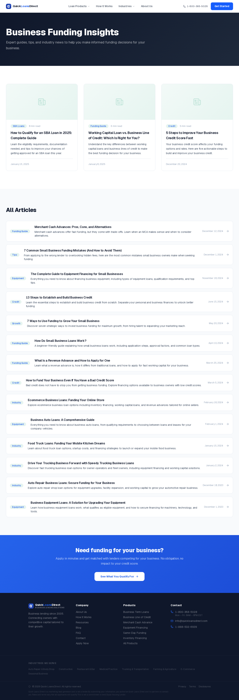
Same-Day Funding (134, 633)
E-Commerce (188, 669)
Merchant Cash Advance (137, 622)
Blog (78, 627)
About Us (147, 6)
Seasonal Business (38, 673)
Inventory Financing (135, 638)
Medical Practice (108, 669)
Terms (192, 686)
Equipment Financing (135, 627)
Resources (82, 622)
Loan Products (78, 6)
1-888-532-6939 (186, 627)
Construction (66, 669)
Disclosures (205, 686)
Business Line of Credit (137, 617)
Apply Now (82, 643)
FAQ (78, 633)
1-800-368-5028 (197, 6)
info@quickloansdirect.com (191, 621)
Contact (80, 638)
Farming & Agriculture (164, 669)
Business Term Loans (136, 612)
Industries (125, 6)
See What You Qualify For (117, 576)
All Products (130, 643)
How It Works (104, 6)
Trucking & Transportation (135, 669)
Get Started (222, 6)
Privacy (182, 686)
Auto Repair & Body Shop (41, 669)
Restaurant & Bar (86, 669)
